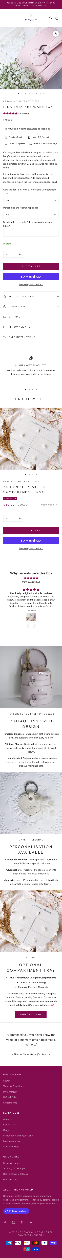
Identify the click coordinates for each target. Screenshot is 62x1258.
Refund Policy (10, 1097)
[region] (31, 370)
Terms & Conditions (13, 1086)
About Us (8, 1119)
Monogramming (11, 1141)
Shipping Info (10, 1102)
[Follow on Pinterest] (22, 1222)
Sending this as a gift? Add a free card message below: (27, 223)
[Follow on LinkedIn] (30, 1222)
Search (6, 1080)
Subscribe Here (11, 1146)
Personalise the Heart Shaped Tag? (21, 207)
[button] (28, 626)
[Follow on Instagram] (13, 1222)
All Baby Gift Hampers (15, 1168)
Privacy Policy (10, 1091)
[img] (31, 578)
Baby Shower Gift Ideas (15, 1174)
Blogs (6, 1130)
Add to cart (31, 266)
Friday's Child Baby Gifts (21, 101)
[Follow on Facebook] (5, 1222)
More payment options (31, 284)
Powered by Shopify (31, 1235)
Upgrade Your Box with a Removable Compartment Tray (29, 191)
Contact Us (9, 1124)
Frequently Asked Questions (18, 1135)
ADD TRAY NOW (31, 1014)
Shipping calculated (27, 128)
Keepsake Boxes (11, 1163)
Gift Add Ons (10, 1179)
